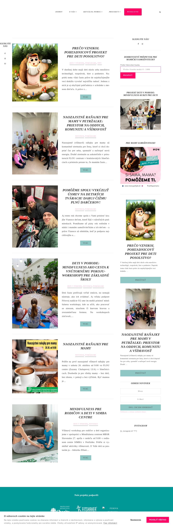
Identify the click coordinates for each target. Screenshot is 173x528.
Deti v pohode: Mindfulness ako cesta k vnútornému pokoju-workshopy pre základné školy (85, 271)
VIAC (85, 97)
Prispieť (128, 75)
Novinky (79, 136)
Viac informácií (110, 523)
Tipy (99, 63)
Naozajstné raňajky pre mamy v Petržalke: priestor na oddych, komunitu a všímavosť (140, 343)
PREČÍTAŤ (148, 281)
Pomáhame (90, 63)
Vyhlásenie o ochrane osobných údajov (133, 412)
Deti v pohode (77, 63)
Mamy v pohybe (26, 12)
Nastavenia (135, 520)
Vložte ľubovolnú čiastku (130, 65)
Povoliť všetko (157, 520)
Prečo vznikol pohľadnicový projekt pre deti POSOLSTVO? (85, 52)
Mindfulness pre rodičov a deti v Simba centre (86, 413)
